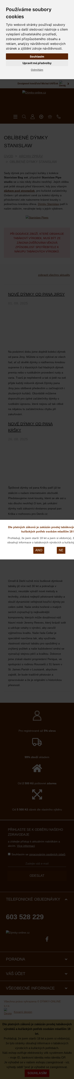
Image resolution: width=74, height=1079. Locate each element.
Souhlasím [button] (37, 56)
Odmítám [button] (37, 69)
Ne (61, 550)
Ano (38, 550)
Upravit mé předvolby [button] (37, 63)
